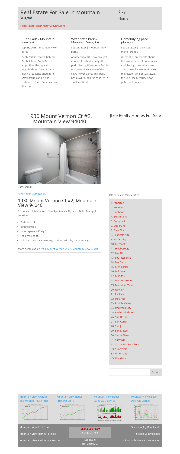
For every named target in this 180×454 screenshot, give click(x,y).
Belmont (119, 207)
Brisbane (119, 212)
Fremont (120, 244)
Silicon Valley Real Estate (145, 427)
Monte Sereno (123, 280)
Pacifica (119, 294)
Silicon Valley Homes (148, 433)
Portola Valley (123, 303)
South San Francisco (127, 344)
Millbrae (120, 271)
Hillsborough (122, 248)
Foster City (120, 239)
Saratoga (120, 339)
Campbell (119, 221)
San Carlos (121, 321)
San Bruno (121, 317)
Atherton (119, 203)
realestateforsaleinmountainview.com (42, 25)
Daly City (119, 230)
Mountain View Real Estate (35, 427)
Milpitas (120, 276)
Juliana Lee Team (90, 428)
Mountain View (124, 285)
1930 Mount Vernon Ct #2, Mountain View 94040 (69, 249)
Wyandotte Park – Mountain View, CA (85, 40)
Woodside (121, 358)
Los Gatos (120, 262)
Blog (122, 11)
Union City (121, 353)
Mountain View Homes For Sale (38, 433)
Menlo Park (121, 266)
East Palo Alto (122, 234)
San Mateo (121, 330)
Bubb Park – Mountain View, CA (37, 40)
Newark (119, 289)
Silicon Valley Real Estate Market (141, 440)
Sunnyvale (121, 349)
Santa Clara (122, 335)
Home (123, 18)
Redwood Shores (125, 312)
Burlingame (120, 216)
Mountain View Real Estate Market (40, 440)
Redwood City (123, 308)
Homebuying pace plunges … (134, 40)
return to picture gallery (32, 193)
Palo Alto (120, 298)
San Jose (120, 326)
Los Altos (120, 253)
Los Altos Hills (123, 257)
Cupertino (120, 225)
